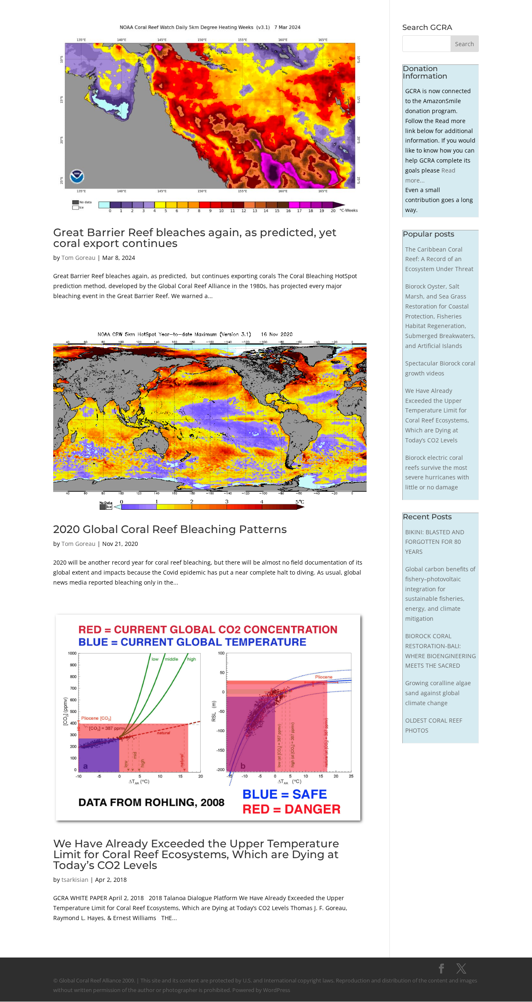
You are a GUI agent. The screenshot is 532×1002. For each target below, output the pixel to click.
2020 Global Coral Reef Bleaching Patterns (170, 529)
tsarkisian (75, 880)
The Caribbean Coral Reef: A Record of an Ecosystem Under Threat (439, 259)
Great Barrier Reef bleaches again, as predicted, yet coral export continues (195, 238)
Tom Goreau (79, 258)
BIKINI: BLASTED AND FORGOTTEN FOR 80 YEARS (434, 542)
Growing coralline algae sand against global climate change (438, 693)
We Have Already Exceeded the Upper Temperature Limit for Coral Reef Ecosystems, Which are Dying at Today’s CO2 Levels (196, 854)
